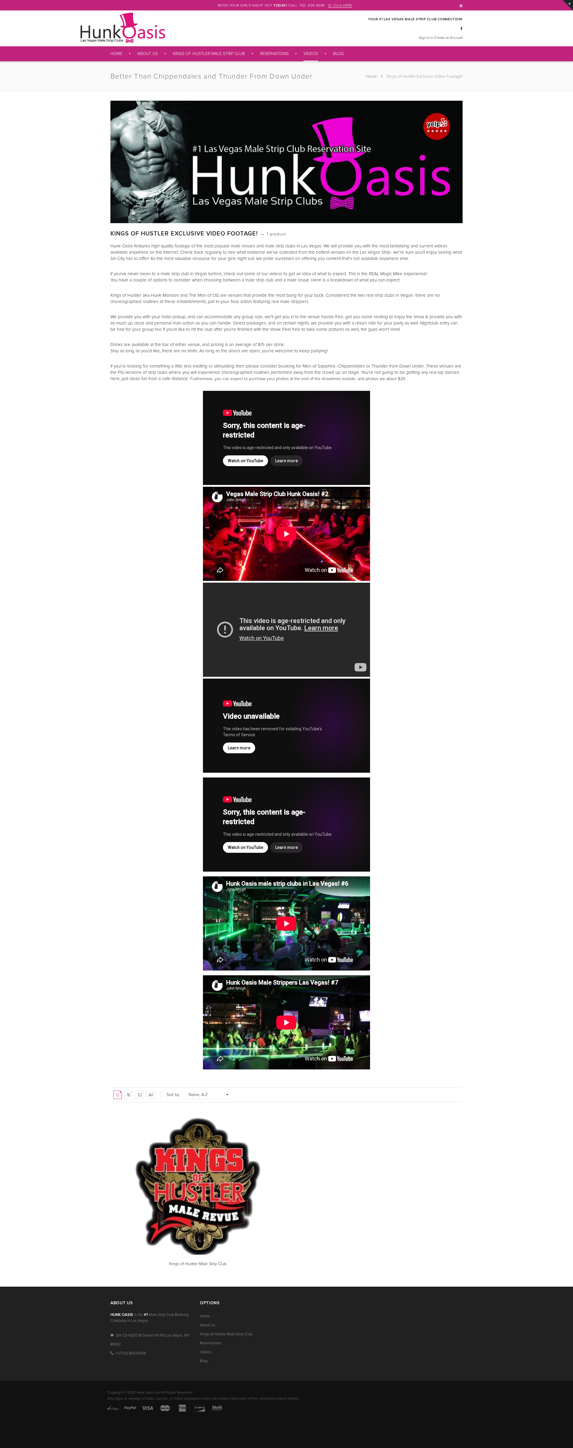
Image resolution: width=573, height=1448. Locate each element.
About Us (207, 1325)
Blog (203, 1361)
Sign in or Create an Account (441, 38)
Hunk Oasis (145, 1393)
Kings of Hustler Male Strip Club (226, 1334)
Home (372, 76)
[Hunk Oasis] (122, 28)
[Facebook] (461, 29)
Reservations (210, 1343)
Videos (205, 1352)
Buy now (124, 1265)
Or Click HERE (340, 5)
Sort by (173, 1095)
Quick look (272, 1265)
